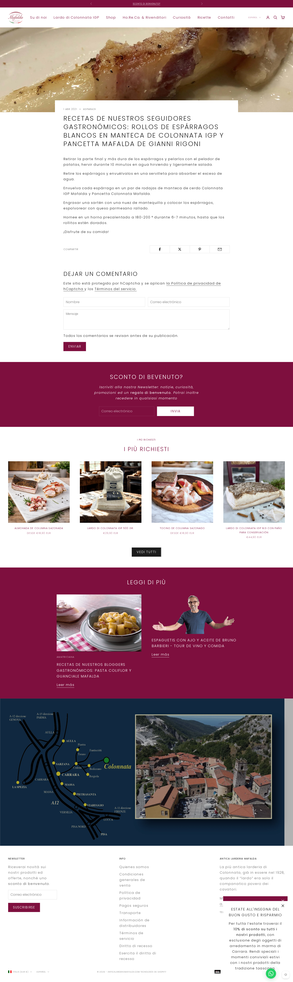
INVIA (175, 411)
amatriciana (65, 657)
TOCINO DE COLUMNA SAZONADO (182, 528)
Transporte (130, 912)
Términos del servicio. (116, 289)
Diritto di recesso (135, 946)
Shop (111, 17)
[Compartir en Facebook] (160, 249)
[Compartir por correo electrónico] (220, 249)
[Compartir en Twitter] (180, 249)
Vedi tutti (146, 552)
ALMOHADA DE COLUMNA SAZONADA (39, 528)
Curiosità (182, 17)
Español (252, 17)
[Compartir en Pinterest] (200, 249)
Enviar (74, 346)
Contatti (226, 17)
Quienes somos (134, 867)
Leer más (65, 684)
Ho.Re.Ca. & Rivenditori (144, 17)
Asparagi (89, 109)
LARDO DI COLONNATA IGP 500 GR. (110, 528)
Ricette (204, 17)
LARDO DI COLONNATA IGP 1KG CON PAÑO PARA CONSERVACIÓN (254, 530)
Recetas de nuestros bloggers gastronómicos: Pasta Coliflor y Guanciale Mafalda (94, 670)
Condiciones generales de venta (132, 880)
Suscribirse (24, 907)
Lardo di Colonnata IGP (76, 17)
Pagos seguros (133, 905)
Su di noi (38, 17)
